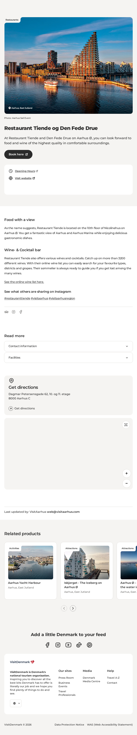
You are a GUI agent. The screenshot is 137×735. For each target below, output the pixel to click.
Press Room (66, 677)
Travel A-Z (113, 677)
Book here (16, 154)
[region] (68, 454)
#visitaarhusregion (62, 298)
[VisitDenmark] (22, 662)
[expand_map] (126, 425)
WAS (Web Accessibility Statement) (110, 724)
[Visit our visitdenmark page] (68, 645)
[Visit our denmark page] (47, 645)
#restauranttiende (17, 298)
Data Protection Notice (69, 724)
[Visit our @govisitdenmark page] (79, 645)
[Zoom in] (126, 473)
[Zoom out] (126, 483)
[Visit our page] (58, 645)
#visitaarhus (39, 298)
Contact (112, 682)
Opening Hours (25, 171)
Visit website (23, 178)
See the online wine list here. (24, 282)
